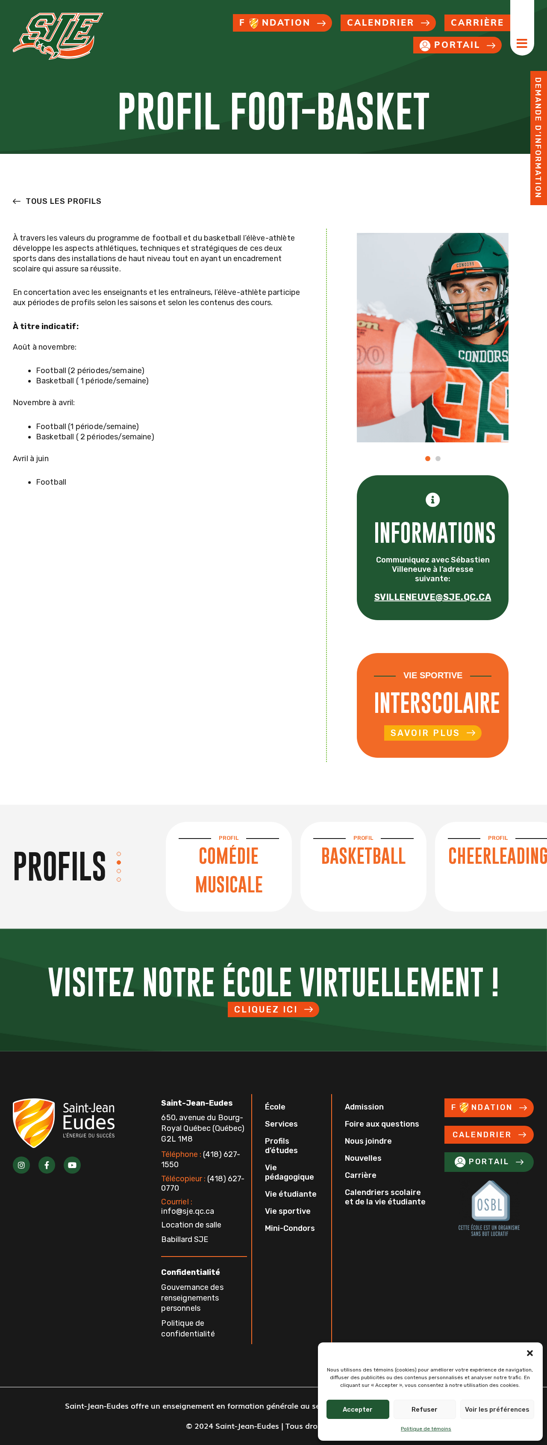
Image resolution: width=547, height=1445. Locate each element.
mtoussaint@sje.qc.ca (433, 638)
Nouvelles (363, 1158)
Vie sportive (288, 1211)
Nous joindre (368, 1141)
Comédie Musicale (229, 870)
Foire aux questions (382, 1124)
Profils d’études (281, 1145)
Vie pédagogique (289, 1172)
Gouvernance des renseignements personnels (192, 1298)
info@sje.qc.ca (187, 1206)
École (275, 1107)
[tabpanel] (229, 867)
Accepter (358, 1409)
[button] (530, 1353)
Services (281, 1124)
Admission (364, 1107)
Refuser (425, 1409)
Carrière (360, 1175)
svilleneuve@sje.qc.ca (432, 597)
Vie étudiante (291, 1194)
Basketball (363, 856)
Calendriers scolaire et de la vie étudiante (385, 1197)
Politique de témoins (426, 1429)
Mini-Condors (290, 1228)
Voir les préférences (497, 1409)
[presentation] (125, 854)
